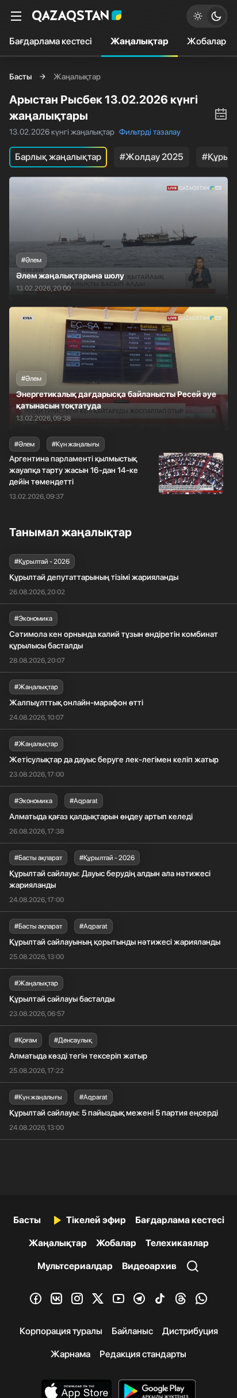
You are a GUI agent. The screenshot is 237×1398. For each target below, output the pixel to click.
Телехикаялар (177, 1242)
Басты (20, 76)
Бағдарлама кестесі (50, 41)
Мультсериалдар (75, 1266)
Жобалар (206, 41)
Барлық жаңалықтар (58, 156)
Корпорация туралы (61, 1331)
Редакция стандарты (143, 1354)
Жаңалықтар (139, 41)
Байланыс (132, 1331)
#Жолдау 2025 (152, 156)
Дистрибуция (190, 1331)
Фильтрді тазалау (150, 131)
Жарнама (70, 1354)
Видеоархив (149, 1266)
